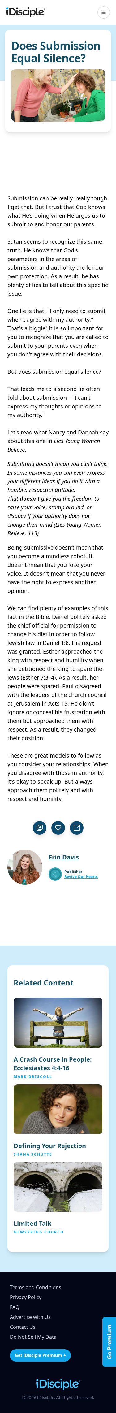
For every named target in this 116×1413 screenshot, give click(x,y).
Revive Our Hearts (81, 876)
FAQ (14, 1307)
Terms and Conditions (35, 1287)
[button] (103, 12)
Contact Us (23, 1327)
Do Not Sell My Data (33, 1336)
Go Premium (109, 1341)
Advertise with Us (30, 1317)
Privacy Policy (25, 1297)
